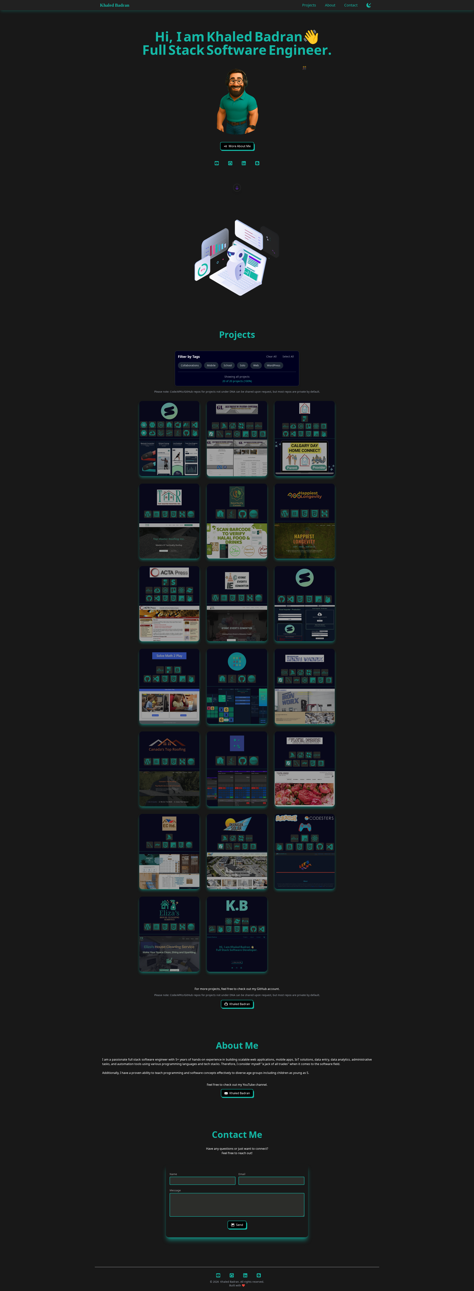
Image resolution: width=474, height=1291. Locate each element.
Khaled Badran (114, 5)
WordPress (273, 365)
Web (256, 365)
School (228, 365)
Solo (242, 365)
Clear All (271, 356)
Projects (309, 5)
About (330, 5)
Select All (288, 356)
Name (173, 1174)
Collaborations (190, 365)
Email (241, 1174)
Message (175, 1190)
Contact (351, 5)
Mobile (211, 365)
